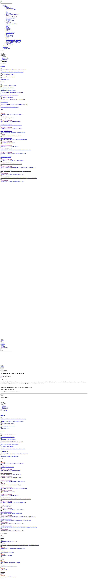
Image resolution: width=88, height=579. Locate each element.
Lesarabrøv (3, 81)
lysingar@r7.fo (5, 58)
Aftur (2, 394)
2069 (2, 376)
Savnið (2, 109)
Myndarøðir (3, 66)
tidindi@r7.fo (5, 59)
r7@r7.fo (4, 56)
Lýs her (2, 340)
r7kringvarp (4, 61)
